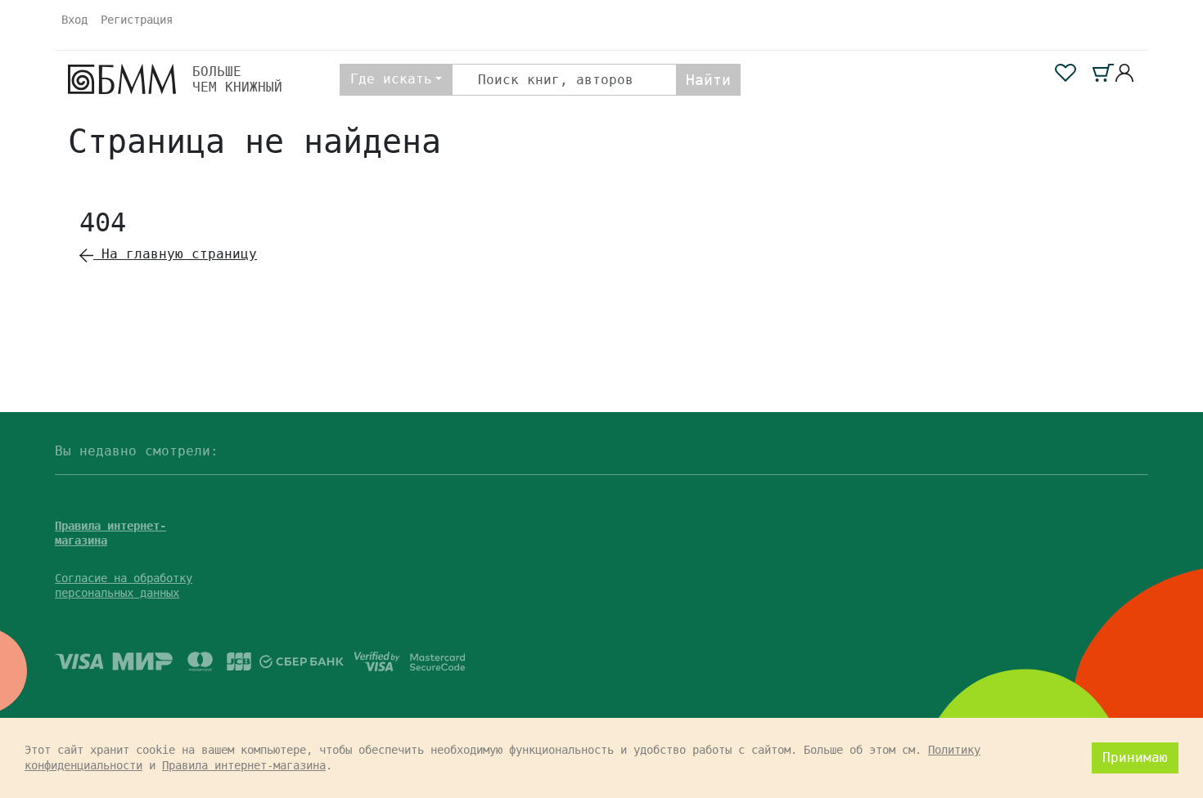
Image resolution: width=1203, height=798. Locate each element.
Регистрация (137, 19)
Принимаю (1135, 757)
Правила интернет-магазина (244, 765)
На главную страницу (175, 254)
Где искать (391, 79)
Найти (708, 79)
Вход (74, 19)
